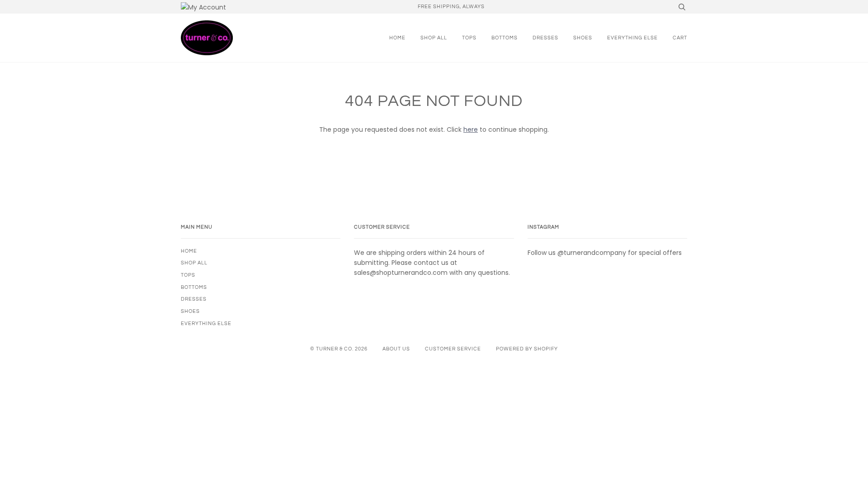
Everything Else (632, 37)
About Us (396, 348)
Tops (469, 37)
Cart (680, 37)
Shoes (582, 37)
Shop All (433, 37)
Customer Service (453, 348)
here (470, 129)
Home (397, 37)
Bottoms (504, 37)
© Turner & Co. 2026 (339, 348)
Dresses (545, 37)
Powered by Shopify (527, 348)
